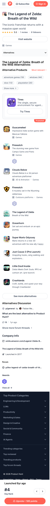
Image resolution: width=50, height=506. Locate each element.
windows (36, 77)
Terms (39, 479)
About (25, 479)
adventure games (14, 77)
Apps (17, 479)
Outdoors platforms (24, 197)
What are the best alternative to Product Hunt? (23, 315)
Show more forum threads (16, 327)
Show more (9, 88)
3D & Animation (22, 179)
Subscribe (24, 3)
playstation (25, 83)
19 (6, 322)
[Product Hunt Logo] (10, 3)
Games (9, 45)
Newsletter (8, 479)
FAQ (32, 479)
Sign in (42, 3)
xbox (8, 83)
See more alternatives (25, 296)
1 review (24, 32)
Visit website (25, 39)
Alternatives (8, 52)
